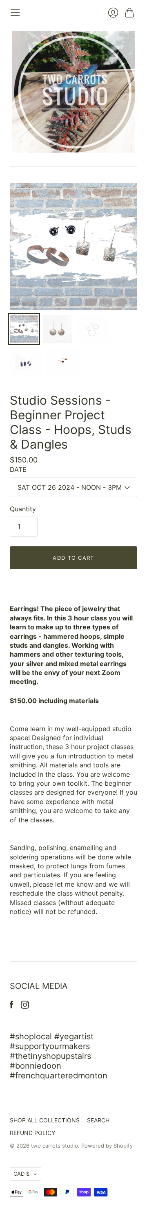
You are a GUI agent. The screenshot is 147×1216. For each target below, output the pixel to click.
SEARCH (98, 1120)
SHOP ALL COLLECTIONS (45, 1120)
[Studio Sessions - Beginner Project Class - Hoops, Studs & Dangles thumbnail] (24, 329)
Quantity (23, 509)
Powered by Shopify (107, 1145)
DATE (18, 469)
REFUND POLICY (32, 1132)
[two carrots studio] (73, 92)
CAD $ (21, 1173)
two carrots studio (54, 1145)
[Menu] (15, 12)
